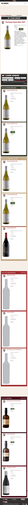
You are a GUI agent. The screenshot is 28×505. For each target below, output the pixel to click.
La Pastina (15, 27)
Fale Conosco (12, 504)
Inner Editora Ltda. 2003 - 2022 (6, 504)
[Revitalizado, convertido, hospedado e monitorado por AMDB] (26, 504)
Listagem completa (23, 87)
